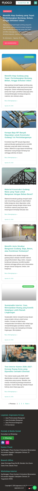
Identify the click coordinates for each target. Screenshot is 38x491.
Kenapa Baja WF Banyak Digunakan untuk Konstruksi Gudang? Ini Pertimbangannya (18, 135)
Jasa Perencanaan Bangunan (15, 418)
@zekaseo (8, 38)
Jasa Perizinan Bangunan (13, 422)
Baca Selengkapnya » (11, 100)
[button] (35, 2)
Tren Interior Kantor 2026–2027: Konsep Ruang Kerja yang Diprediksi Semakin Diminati (18, 369)
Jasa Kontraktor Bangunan (14, 420)
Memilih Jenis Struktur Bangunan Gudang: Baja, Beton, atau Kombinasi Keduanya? (19, 248)
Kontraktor (7, 11)
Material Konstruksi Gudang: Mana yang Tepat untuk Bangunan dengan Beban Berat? (19, 191)
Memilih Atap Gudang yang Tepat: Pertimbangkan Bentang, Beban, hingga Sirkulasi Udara (18, 18)
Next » (27, 403)
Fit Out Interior (10, 425)
